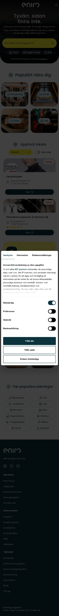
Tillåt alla (29, 341)
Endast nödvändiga (29, 359)
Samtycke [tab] (8, 255)
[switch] (52, 311)
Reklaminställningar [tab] (41, 255)
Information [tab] (22, 255)
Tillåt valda (29, 350)
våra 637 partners (19, 269)
